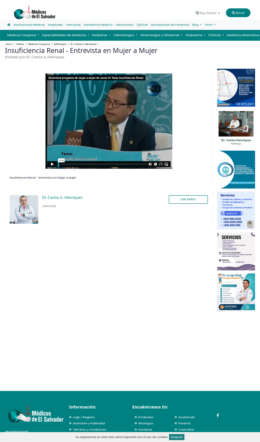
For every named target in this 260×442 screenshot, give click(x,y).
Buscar (240, 13)
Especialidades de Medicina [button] (64, 35)
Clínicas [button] (215, 35)
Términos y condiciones (89, 430)
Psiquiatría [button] (194, 35)
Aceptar (177, 437)
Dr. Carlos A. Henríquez (83, 44)
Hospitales (55, 25)
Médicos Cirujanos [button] (22, 35)
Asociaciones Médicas (29, 25)
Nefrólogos (60, 44)
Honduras (145, 430)
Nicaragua (145, 423)
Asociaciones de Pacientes (170, 25)
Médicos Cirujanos (39, 44)
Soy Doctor (208, 13)
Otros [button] (209, 25)
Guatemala (186, 417)
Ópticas (142, 25)
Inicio (9, 44)
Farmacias (73, 25)
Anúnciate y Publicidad (89, 423)
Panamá (184, 423)
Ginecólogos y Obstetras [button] (160, 35)
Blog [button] (195, 25)
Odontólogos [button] (124, 35)
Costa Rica (186, 430)
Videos (20, 44)
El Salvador (145, 417)
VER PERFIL (188, 199)
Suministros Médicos (98, 25)
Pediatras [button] (100, 35)
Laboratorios (125, 25)
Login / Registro (84, 417)
